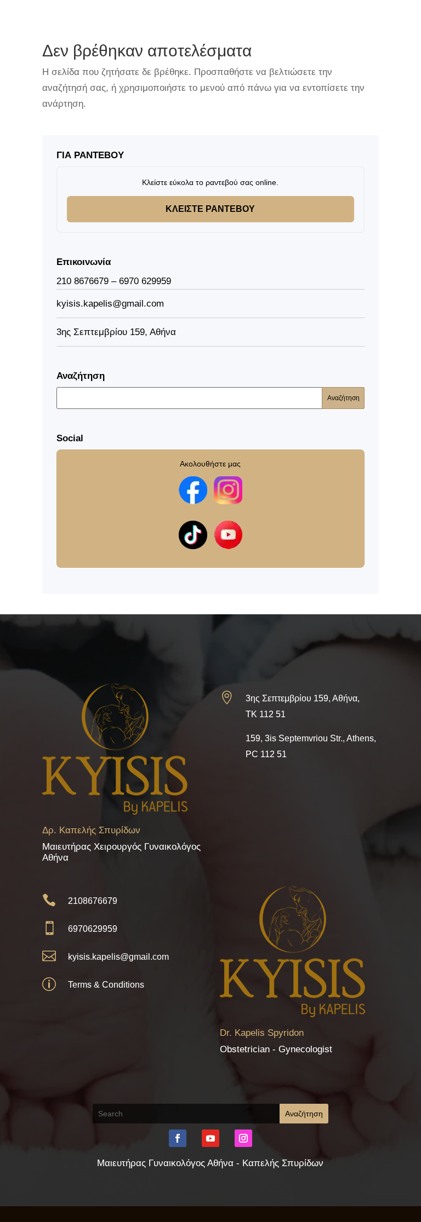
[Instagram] (228, 490)
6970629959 (92, 928)
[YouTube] (228, 535)
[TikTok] (193, 535)
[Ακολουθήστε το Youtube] (210, 1138)
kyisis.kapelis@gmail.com (118, 956)
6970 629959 (145, 281)
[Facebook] (193, 490)
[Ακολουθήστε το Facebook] (177, 1138)
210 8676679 (82, 281)
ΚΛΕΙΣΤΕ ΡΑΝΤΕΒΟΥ (210, 209)
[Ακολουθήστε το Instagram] (243, 1138)
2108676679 (92, 901)
